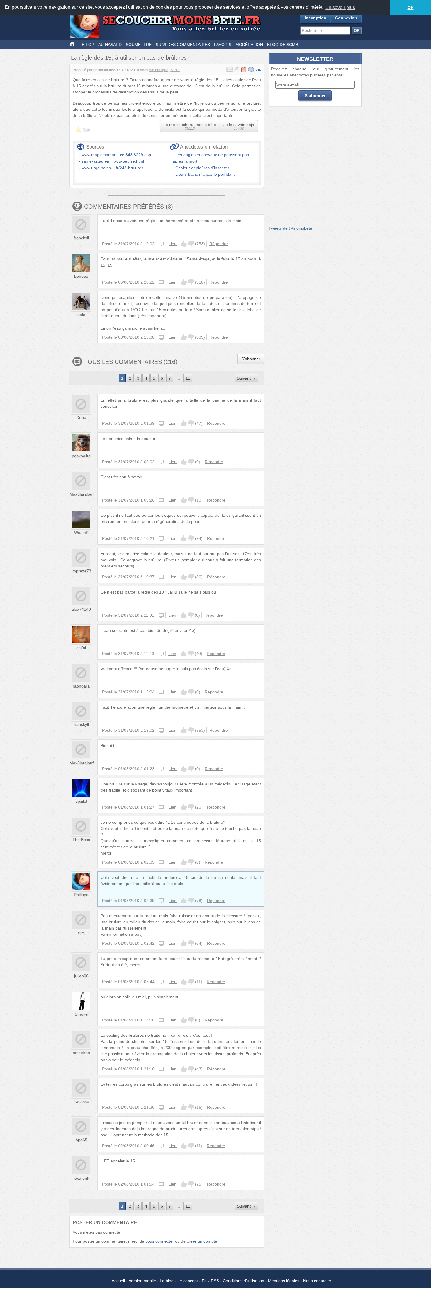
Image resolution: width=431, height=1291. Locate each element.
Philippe (81, 894)
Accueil (118, 1280)
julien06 (81, 975)
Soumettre (139, 44)
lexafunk (81, 1178)
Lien (173, 243)
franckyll (81, 238)
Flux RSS (210, 1280)
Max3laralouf (81, 494)
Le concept (187, 1280)
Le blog (167, 1280)
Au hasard (110, 44)
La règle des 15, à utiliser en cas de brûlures (129, 57)
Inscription (315, 18)
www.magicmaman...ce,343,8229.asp (116, 154)
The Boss (81, 839)
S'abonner (250, 359)
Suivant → (246, 378)
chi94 (81, 647)
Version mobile (142, 1280)
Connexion (346, 18)
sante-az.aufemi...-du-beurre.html (113, 161)
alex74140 (81, 609)
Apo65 (81, 1139)
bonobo (81, 276)
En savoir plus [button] (340, 7)
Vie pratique (158, 70)
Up (184, 244)
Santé (175, 70)
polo (81, 314)
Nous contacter (317, 1280)
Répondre (218, 243)
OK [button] (411, 7)
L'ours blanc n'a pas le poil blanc (205, 174)
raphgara (81, 686)
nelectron (81, 1052)
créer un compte (202, 1241)
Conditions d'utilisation (243, 1280)
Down (191, 244)
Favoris (222, 44)
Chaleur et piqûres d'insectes (202, 168)
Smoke (81, 1014)
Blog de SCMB (282, 44)
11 (188, 378)
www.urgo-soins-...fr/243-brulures (112, 168)
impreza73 (81, 571)
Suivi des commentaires (183, 44)
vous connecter (159, 1241)
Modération (249, 44)
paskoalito (81, 455)
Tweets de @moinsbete (290, 228)
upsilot (81, 801)
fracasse (81, 1101)
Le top (86, 44)
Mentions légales (283, 1280)
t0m (81, 933)
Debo (81, 417)
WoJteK (81, 532)
